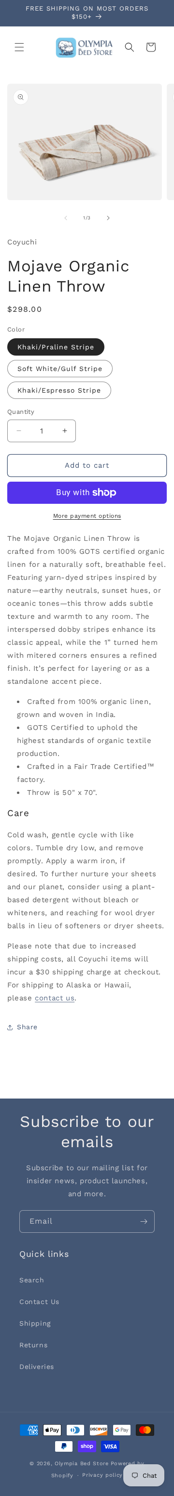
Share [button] (27, 1027)
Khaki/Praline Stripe (55, 347)
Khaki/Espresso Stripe (59, 390)
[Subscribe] (143, 1221)
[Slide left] (65, 218)
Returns (33, 1345)
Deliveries (36, 1366)
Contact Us (39, 1301)
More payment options (87, 515)
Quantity (20, 411)
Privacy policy (102, 1475)
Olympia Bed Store (82, 1463)
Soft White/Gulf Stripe (59, 368)
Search (31, 1280)
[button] (19, 47)
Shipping (35, 1323)
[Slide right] (108, 218)
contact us (54, 998)
